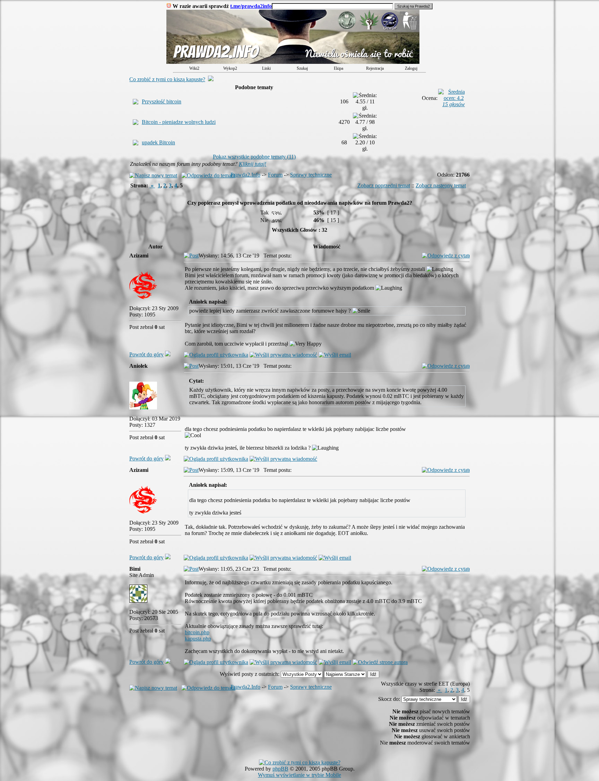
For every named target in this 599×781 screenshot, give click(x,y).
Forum (275, 175)
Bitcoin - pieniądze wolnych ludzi (179, 122)
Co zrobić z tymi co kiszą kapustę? (167, 79)
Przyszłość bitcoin (161, 101)
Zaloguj (411, 68)
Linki (266, 68)
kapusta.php (198, 639)
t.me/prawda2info (251, 6)
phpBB (280, 769)
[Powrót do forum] (168, 354)
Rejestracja (375, 68)
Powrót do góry (146, 354)
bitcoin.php (197, 632)
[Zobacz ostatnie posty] (292, 62)
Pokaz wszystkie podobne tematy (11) (254, 157)
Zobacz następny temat (441, 185)
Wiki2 (194, 68)
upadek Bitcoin (158, 142)
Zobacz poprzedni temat (383, 185)
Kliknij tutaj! (252, 164)
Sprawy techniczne (311, 175)
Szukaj (302, 68)
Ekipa (338, 68)
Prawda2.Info (245, 175)
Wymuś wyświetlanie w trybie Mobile (299, 775)
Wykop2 (230, 68)
